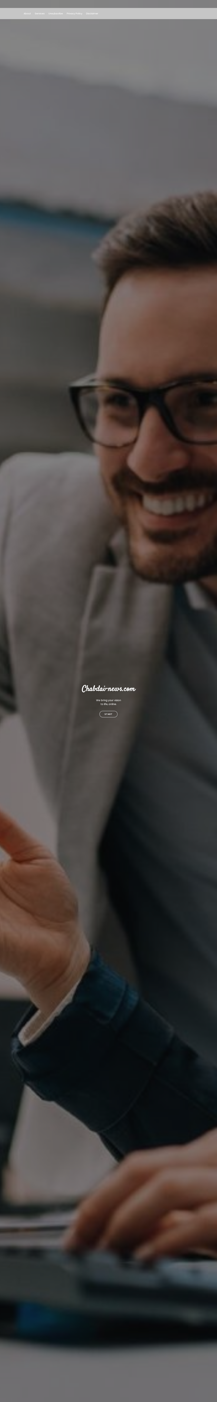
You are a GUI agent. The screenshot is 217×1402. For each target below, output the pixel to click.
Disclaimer (92, 13)
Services (40, 13)
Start (108, 714)
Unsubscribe (55, 13)
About (27, 13)
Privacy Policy (74, 13)
